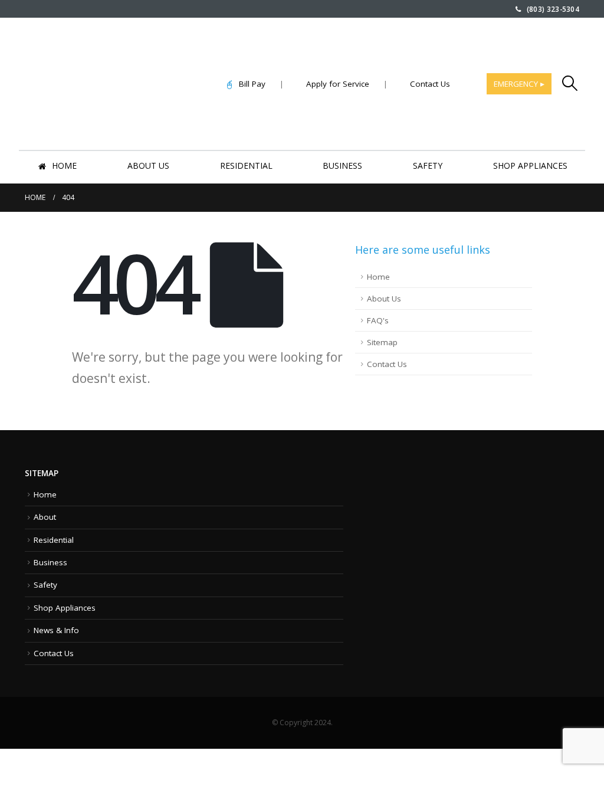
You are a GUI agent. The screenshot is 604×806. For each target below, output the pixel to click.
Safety (427, 165)
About (45, 517)
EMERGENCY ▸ (519, 83)
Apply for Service (337, 83)
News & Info (56, 630)
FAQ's (378, 320)
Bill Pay (248, 83)
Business (342, 165)
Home (64, 165)
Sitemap (382, 342)
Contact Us (430, 83)
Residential (246, 165)
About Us (148, 165)
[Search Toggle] (570, 83)
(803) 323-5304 (550, 9)
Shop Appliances (530, 165)
